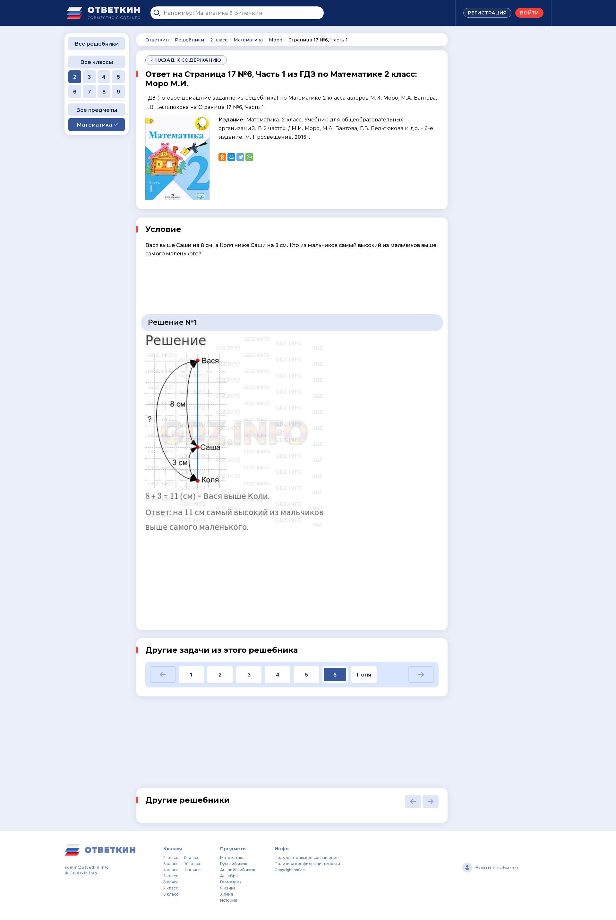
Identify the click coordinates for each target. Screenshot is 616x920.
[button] (162, 674)
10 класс (192, 863)
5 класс (170, 875)
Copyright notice (290, 869)
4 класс (170, 869)
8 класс (170, 894)
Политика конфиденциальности (307, 863)
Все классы (96, 62)
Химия (226, 894)
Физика (227, 888)
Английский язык (237, 869)
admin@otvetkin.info (86, 867)
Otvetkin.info (83, 873)
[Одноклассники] (222, 157)
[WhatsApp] (249, 157)
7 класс (170, 888)
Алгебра (229, 875)
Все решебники (96, 43)
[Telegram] (240, 157)
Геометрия (231, 882)
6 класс (170, 882)
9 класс (191, 857)
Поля (363, 674)
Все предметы (96, 110)
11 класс (192, 869)
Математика (232, 857)
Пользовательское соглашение (307, 857)
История (228, 900)
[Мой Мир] (231, 157)
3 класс (170, 863)
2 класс (170, 857)
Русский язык (233, 863)
